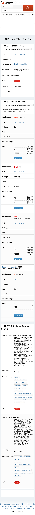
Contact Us (21, 508)
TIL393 (23, 473)
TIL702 (17, 459)
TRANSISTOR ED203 (20, 380)
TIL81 (16, 467)
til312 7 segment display (23, 470)
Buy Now (18, 158)
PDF (17, 81)
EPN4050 (27, 456)
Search (28, 9)
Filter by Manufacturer (11, 49)
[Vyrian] (16, 274)
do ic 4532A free (20, 388)
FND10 (17, 382)
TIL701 (23, 459)
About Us (30, 508)
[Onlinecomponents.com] (16, 216)
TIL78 (16, 473)
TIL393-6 (17, 475)
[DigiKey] (16, 117)
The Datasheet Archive (7, 2)
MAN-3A (24, 382)
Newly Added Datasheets (9, 504)
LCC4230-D (18, 456)
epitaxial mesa (19, 402)
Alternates (21, 14)
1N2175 (17, 377)
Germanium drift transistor (23, 394)
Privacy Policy (26, 504)
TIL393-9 (17, 462)
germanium (18, 391)
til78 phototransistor (22, 464)
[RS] (16, 167)
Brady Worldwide (20, 64)
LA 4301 (24, 385)
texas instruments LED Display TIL (23, 398)
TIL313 (30, 473)
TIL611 (16, 279)
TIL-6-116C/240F (19, 122)
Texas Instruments (9, 267)
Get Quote (19, 208)
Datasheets (8, 14)
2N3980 (17, 385)
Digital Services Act (8, 508)
